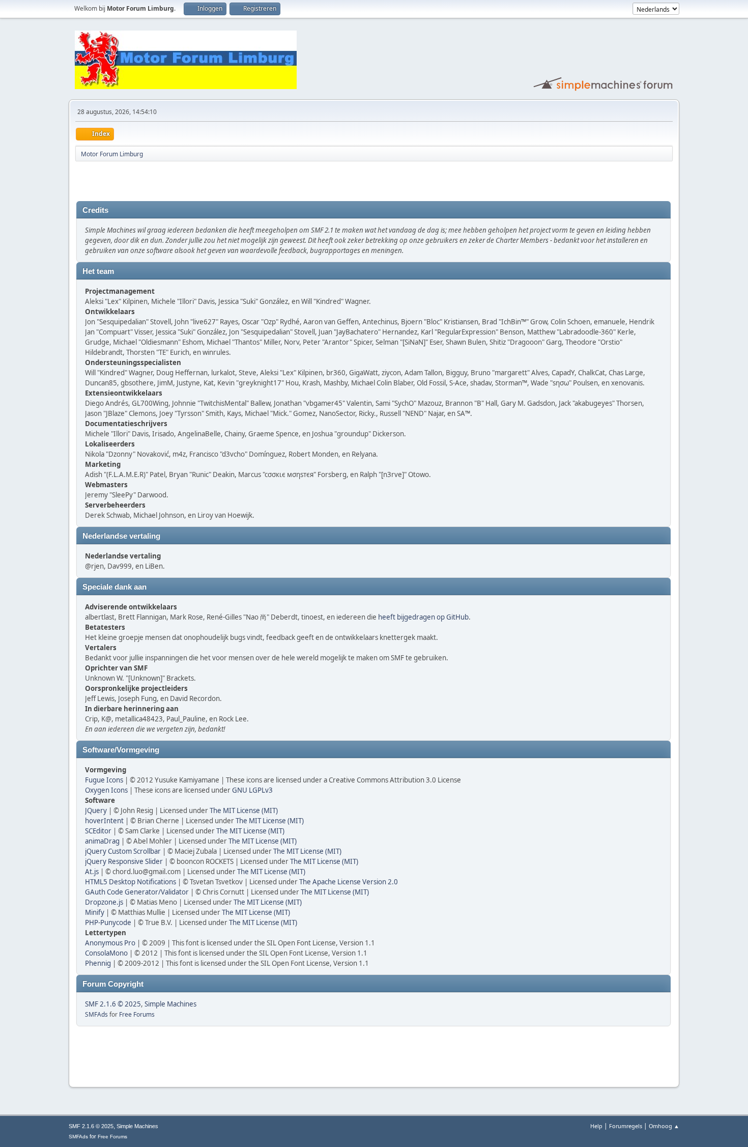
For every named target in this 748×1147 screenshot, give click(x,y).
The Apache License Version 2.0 (348, 881)
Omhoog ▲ (664, 1126)
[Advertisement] (195, 181)
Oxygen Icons (106, 790)
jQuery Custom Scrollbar (123, 851)
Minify (94, 912)
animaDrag (102, 841)
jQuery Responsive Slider (124, 861)
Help (596, 1126)
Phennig (98, 963)
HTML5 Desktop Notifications (130, 881)
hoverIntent (104, 820)
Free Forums (137, 1014)
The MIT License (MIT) (244, 810)
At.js (92, 871)
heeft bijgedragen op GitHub (423, 617)
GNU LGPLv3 (252, 790)
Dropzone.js (104, 902)
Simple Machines (170, 1004)
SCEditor (98, 830)
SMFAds (96, 1014)
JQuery (96, 810)
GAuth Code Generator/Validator (137, 892)
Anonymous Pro (110, 942)
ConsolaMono (106, 953)
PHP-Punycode (108, 922)
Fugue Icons (104, 780)
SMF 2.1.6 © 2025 (113, 1004)
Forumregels (625, 1126)
